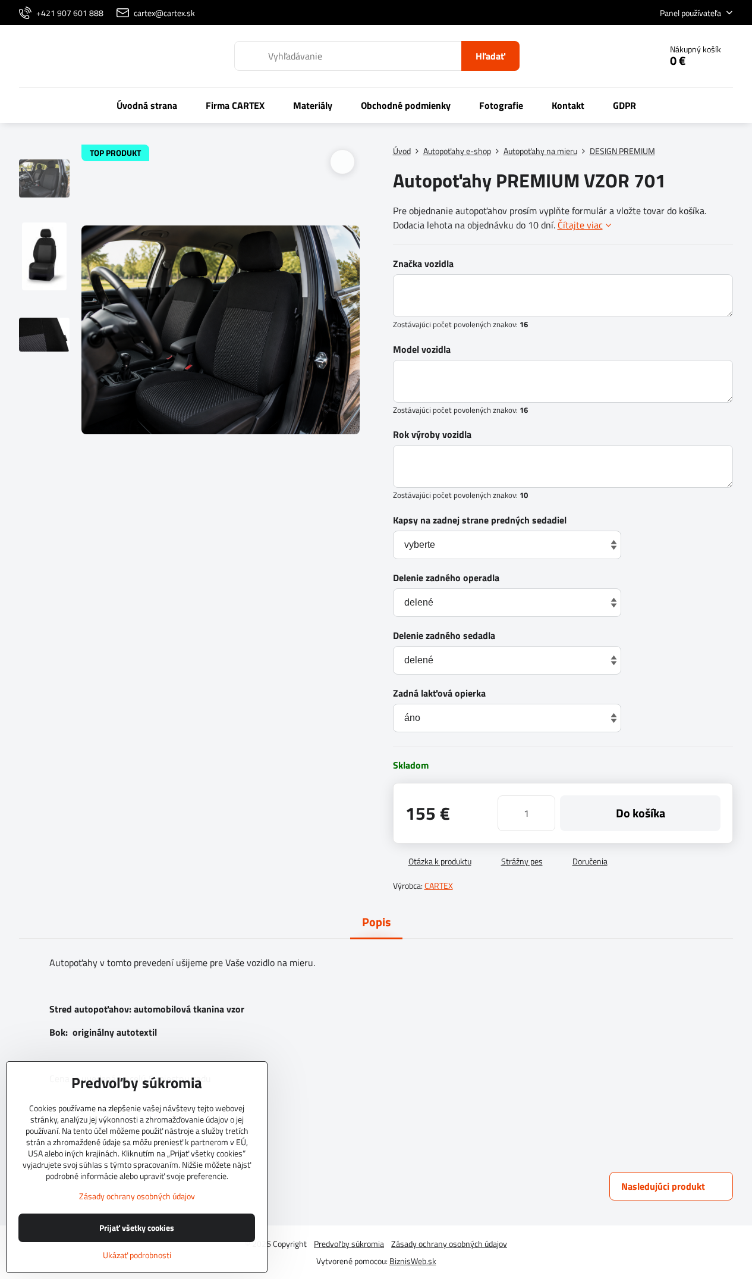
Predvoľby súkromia (349, 1243)
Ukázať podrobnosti (137, 1255)
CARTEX (438, 885)
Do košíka (640, 813)
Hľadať (490, 56)
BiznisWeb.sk (412, 1261)
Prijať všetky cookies (136, 1227)
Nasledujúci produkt (663, 1186)
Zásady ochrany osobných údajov (449, 1243)
